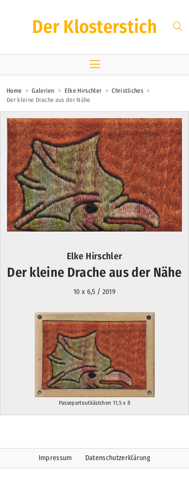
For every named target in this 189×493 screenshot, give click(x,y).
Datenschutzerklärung (117, 457)
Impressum (55, 457)
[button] (95, 64)
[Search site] (177, 28)
